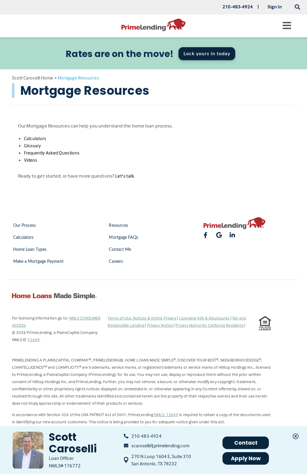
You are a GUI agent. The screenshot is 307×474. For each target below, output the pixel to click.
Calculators (35, 138)
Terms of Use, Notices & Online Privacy (142, 317)
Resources (118, 226)
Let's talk (124, 176)
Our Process (24, 226)
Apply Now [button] (246, 458)
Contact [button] (246, 442)
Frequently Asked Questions (52, 153)
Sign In (274, 7)
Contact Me (120, 250)
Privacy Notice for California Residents (209, 325)
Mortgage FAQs (123, 238)
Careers (116, 262)
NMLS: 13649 (166, 414)
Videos (30, 160)
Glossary (32, 145)
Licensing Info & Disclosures (205, 317)
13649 (33, 339)
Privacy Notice (160, 325)
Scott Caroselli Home (32, 78)
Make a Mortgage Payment (38, 262)
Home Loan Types (30, 250)
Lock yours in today (206, 53)
